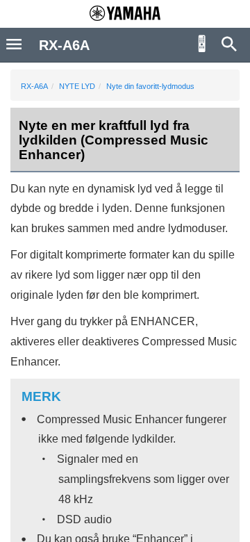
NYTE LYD (77, 86)
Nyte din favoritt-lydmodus (150, 86)
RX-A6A (34, 86)
